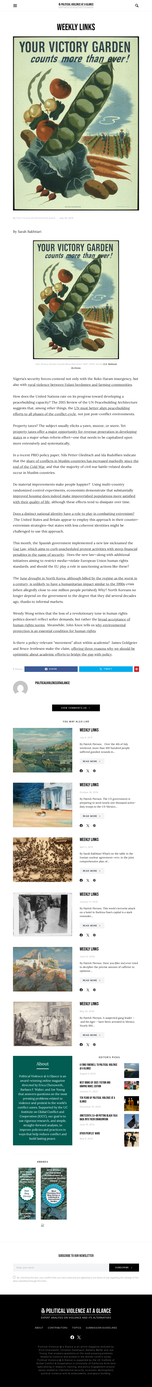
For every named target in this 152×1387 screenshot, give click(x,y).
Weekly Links (89, 730)
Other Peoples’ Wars (90, 1133)
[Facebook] (72, 1337)
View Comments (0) (74, 708)
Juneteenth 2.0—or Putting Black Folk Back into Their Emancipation (99, 1117)
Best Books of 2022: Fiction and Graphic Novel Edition (95, 1084)
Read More (90, 761)
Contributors (58, 1327)
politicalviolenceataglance (36, 218)
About (39, 1327)
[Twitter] (79, 1337)
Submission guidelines (101, 1327)
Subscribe (122, 1267)
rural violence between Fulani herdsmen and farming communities (80, 385)
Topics (76, 1327)
